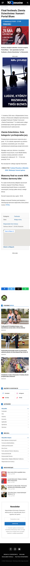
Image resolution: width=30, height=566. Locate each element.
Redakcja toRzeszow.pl (11, 554)
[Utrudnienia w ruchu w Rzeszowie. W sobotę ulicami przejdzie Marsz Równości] (15, 365)
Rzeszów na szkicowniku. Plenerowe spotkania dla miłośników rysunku (17, 486)
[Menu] (3, 3)
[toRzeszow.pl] (15, 2)
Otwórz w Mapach (8, 247)
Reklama (22, 554)
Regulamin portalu (7, 556)
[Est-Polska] (15, 107)
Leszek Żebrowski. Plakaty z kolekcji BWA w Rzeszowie (17, 479)
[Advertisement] (15, 269)
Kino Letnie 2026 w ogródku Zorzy (16, 472)
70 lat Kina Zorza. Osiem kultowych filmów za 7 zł (17, 493)
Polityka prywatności (21, 556)
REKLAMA (15, 56)
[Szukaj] (27, 3)
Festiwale (17, 216)
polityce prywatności (18, 533)
